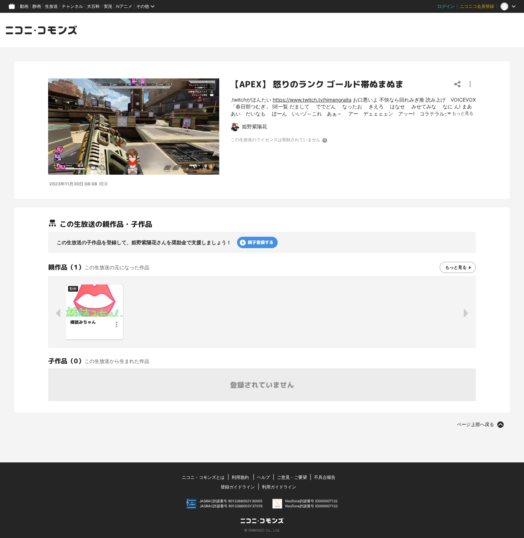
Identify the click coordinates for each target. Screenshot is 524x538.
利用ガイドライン (279, 487)
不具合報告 (324, 477)
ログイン (445, 6)
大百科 (93, 6)
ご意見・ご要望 (292, 477)
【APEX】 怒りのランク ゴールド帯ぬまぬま (317, 84)
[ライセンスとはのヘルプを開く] (325, 140)
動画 (24, 6)
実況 (108, 6)
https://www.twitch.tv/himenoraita (312, 100)
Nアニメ (124, 6)
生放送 (51, 6)
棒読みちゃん (83, 322)
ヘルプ (263, 477)
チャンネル (72, 6)
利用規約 (240, 477)
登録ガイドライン (238, 487)
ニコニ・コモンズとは (203, 477)
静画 (36, 6)
